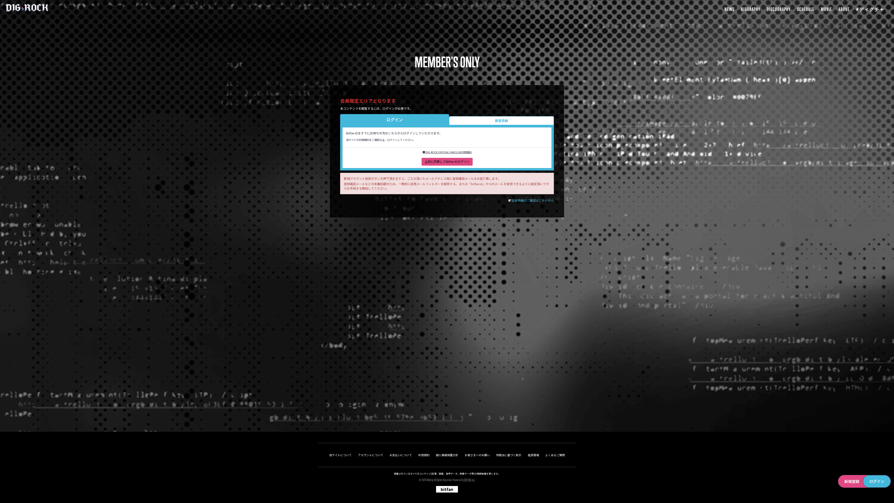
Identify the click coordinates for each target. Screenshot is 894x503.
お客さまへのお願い (477, 455)
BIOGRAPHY (750, 9)
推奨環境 (533, 455)
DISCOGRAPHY (779, 9)
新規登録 (851, 481)
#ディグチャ (870, 9)
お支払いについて (400, 455)
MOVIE (826, 9)
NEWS (730, 9)
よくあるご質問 (555, 455)
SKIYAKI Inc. (469, 480)
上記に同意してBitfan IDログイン (447, 161)
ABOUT (844, 9)
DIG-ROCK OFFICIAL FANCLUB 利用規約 (448, 152)
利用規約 (424, 455)
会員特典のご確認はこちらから (532, 200)
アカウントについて (370, 455)
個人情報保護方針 (447, 455)
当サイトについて (340, 455)
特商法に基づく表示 (508, 455)
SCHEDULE (805, 9)
